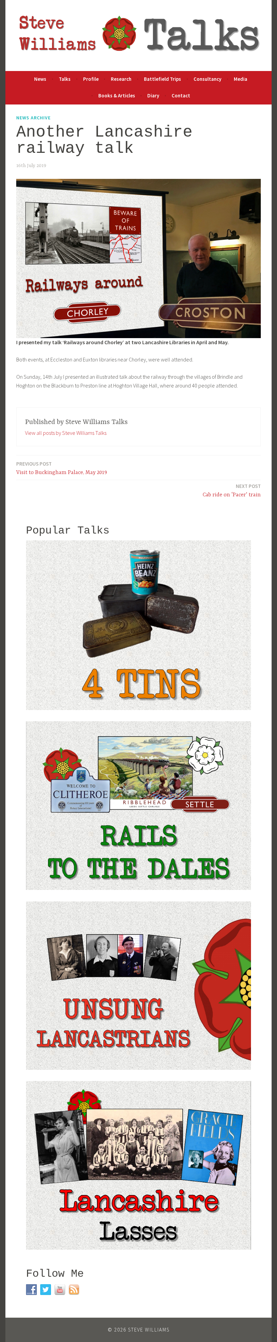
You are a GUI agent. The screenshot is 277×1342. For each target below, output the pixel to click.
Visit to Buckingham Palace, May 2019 (61, 468)
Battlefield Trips (162, 79)
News (40, 79)
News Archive (33, 118)
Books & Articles (116, 95)
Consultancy (207, 79)
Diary (153, 95)
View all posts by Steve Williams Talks (65, 432)
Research (121, 79)
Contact (181, 95)
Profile (91, 79)
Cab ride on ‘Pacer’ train (232, 490)
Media (240, 79)
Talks (65, 79)
